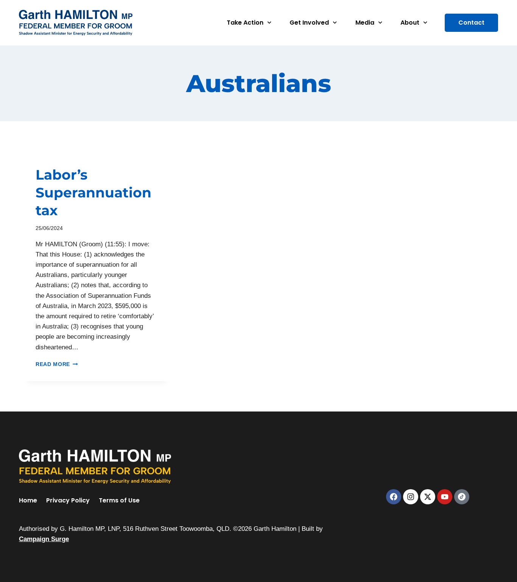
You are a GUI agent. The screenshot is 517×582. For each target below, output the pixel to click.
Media (364, 22)
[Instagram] (410, 496)
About (409, 22)
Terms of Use (119, 500)
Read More (57, 364)
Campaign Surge (44, 539)
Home (28, 500)
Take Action (245, 22)
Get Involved (309, 22)
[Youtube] (444, 496)
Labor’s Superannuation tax (93, 192)
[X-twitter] (427, 496)
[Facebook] (393, 496)
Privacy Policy (68, 500)
